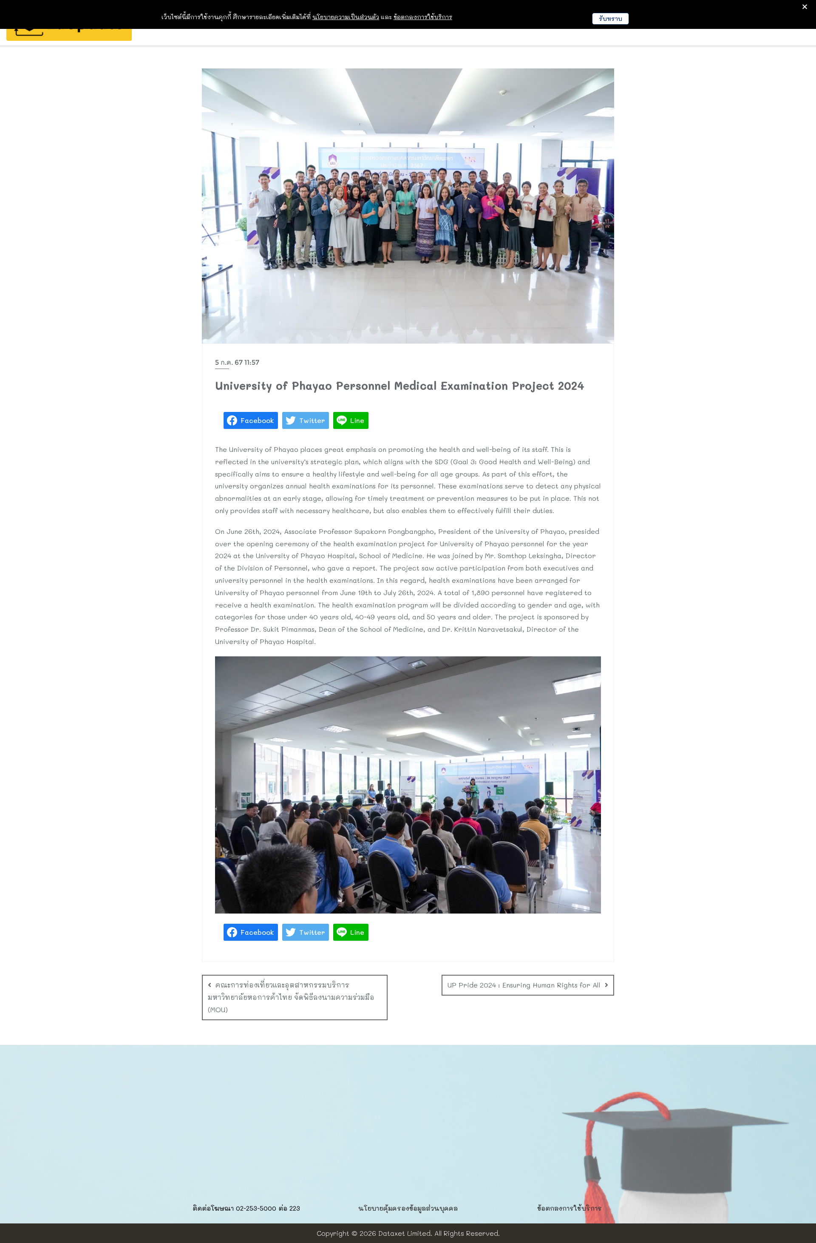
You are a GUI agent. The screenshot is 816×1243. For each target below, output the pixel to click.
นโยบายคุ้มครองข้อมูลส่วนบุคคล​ (408, 1208)
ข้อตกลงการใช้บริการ (569, 1208)
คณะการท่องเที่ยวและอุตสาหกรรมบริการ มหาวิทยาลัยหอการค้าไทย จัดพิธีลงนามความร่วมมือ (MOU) (291, 997)
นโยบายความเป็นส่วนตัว (345, 17)
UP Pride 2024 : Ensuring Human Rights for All (524, 984)
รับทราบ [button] (610, 18)
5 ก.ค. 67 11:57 (237, 362)
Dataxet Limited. (405, 1233)
